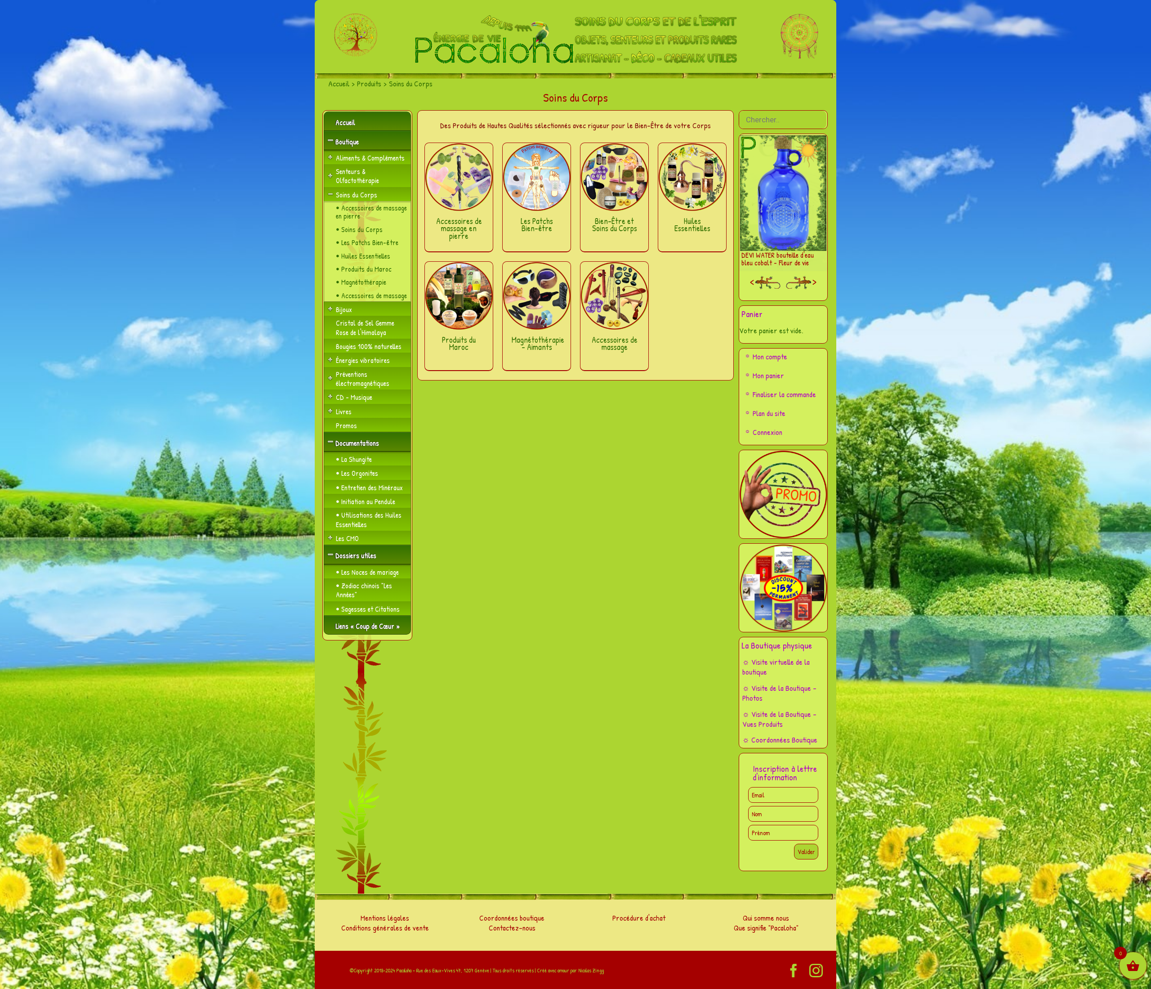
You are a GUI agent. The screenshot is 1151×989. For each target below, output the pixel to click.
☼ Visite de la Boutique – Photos (779, 693)
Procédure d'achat (638, 918)
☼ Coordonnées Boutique (779, 739)
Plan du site (769, 413)
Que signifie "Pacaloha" (766, 927)
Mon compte (770, 356)
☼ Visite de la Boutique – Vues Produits (779, 719)
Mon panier (768, 375)
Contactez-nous (512, 927)
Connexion (767, 432)
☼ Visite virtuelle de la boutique (776, 667)
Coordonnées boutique (511, 918)
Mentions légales (385, 918)
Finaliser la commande (784, 394)
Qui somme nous (766, 918)
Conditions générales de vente (385, 927)
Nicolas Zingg (591, 970)
